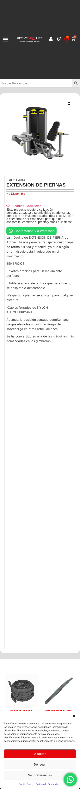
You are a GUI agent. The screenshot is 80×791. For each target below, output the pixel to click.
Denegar (40, 764)
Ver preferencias (40, 775)
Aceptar (40, 754)
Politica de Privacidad (47, 784)
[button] (74, 716)
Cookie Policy (26, 784)
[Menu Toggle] (6, 39)
